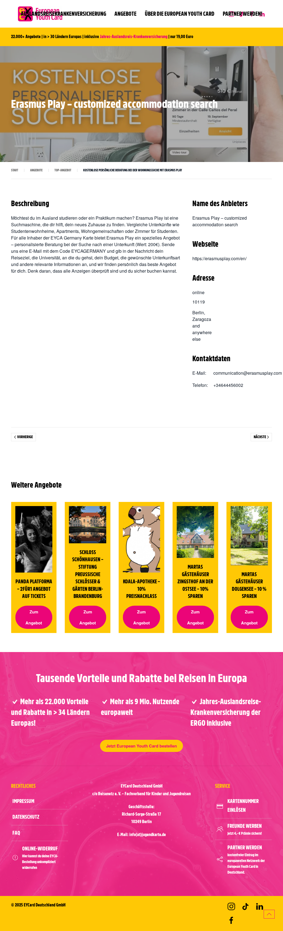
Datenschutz (25, 817)
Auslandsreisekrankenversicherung (63, 14)
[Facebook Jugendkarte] (231, 920)
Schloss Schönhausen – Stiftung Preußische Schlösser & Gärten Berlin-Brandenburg (87, 574)
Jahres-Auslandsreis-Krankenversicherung (133, 36)
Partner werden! (242, 14)
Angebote (125, 14)
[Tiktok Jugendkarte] (245, 906)
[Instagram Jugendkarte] (231, 906)
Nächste (260, 437)
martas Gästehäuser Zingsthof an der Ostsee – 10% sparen (195, 581)
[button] (269, 914)
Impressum (23, 801)
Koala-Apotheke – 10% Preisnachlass (141, 589)
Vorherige (25, 437)
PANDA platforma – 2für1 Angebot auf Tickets (33, 589)
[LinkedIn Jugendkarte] (259, 906)
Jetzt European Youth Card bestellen (141, 746)
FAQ (16, 833)
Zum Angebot (33, 617)
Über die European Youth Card (179, 14)
